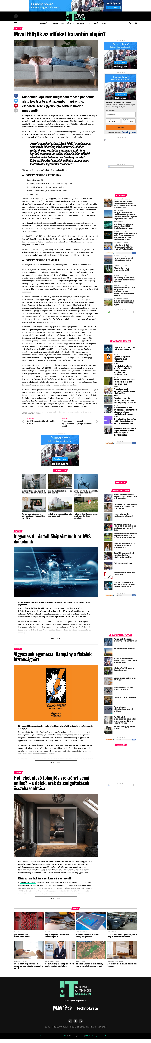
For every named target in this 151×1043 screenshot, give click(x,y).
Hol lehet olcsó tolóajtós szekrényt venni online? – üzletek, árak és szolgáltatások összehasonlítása (123, 370)
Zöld (88, 23)
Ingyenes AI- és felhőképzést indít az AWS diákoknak (124, 348)
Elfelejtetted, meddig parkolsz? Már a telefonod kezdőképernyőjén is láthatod (125, 400)
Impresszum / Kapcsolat (60, 1027)
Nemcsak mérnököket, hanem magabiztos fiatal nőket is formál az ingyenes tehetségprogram (125, 431)
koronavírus (75, 412)
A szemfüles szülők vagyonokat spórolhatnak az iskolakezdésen (124, 391)
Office (25, 414)
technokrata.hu (106, 1036)
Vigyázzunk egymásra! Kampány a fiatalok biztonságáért (122, 359)
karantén (65, 412)
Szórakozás (70, 23)
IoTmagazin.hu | (45, 1036)
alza (37, 412)
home (50, 412)
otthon (32, 414)
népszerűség (86, 412)
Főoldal (47, 1027)
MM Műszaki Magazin (92, 1036)
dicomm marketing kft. (59, 1036)
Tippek (103, 23)
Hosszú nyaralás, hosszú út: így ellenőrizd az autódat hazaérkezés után (124, 381)
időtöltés (57, 412)
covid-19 (43, 412)
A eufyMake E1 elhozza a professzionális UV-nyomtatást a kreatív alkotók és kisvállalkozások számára (125, 411)
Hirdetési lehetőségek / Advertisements (83, 1027)
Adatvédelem (103, 1027)
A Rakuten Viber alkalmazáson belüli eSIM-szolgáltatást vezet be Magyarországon (125, 421)
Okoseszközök (44, 23)
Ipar (62, 23)
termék (38, 414)
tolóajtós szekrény (28, 882)
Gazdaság (55, 23)
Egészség (96, 23)
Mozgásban (80, 23)
